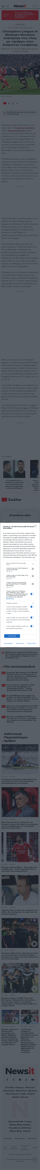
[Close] (36, 527)
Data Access (20, 643)
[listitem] (20, 563)
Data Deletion (8, 643)
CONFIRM (12, 636)
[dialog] (20, 585)
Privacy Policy (31, 643)
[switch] (32, 569)
